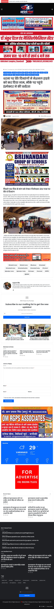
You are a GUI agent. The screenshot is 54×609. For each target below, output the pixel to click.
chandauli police (23, 268)
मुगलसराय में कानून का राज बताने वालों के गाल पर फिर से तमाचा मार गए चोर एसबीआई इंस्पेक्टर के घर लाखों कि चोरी (14, 510)
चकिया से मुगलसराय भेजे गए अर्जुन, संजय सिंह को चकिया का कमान (27, 352)
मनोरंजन (41, 72)
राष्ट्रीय (18, 74)
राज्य (14, 74)
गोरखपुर (26, 72)
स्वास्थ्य (37, 74)
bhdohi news (24, 265)
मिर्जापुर (46, 72)
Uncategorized (11, 69)
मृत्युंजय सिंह (7, 116)
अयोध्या (47, 271)
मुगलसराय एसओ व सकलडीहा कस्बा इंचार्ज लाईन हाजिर (18, 1)
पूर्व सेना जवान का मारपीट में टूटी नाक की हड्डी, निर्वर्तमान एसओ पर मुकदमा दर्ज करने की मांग (10, 353)
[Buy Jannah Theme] (27, 23)
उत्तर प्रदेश (14, 72)
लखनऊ (24, 582)
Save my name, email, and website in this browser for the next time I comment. (22, 397)
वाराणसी (26, 74)
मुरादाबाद (5, 74)
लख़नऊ (22, 74)
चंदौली (31, 72)
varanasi (40, 271)
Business (33, 265)
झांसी (34, 72)
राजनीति (10, 74)
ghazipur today (21, 271)
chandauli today (35, 268)
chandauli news (11, 268)
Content (45, 268)
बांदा (37, 72)
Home (5, 69)
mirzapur (31, 271)
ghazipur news (10, 271)
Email (4, 391)
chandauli (42, 265)
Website (30, 391)
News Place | (25, 602)
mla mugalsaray (13, 582)
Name (5, 385)
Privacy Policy (50, 606)
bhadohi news (13, 265)
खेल (22, 72)
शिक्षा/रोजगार (32, 74)
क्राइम (19, 72)
